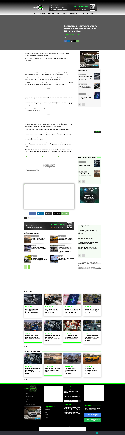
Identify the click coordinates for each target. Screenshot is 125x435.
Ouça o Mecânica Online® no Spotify (93, 420)
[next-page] (29, 267)
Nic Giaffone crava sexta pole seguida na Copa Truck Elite (92, 310)
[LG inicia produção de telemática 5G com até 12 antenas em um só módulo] (92, 325)
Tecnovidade (68, 333)
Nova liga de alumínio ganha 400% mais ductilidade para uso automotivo (86, 78)
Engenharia (61, 245)
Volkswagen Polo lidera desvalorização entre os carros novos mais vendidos (39, 260)
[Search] (79, 401)
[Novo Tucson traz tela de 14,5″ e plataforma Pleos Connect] (97, 86)
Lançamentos (62, 236)
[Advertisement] (48, 68)
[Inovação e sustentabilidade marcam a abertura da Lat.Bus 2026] (27, 248)
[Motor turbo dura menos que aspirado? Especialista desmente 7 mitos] (97, 163)
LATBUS (33, 245)
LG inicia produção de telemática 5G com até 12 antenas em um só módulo (92, 338)
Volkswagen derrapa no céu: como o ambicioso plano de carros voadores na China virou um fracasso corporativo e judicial (65, 250)
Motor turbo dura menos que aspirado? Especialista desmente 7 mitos (86, 165)
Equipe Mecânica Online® (72, 34)
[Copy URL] (74, 41)
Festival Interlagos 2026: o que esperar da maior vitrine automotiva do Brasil (92, 410)
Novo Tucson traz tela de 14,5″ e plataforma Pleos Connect (85, 88)
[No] (123, 433)
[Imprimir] (71, 41)
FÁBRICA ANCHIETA (31, 217)
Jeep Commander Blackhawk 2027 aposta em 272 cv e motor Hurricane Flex (89, 237)
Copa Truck (88, 306)
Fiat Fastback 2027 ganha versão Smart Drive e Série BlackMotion (71, 371)
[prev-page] (25, 267)
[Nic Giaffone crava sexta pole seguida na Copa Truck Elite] (92, 299)
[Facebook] (65, 41)
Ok (96, 433)
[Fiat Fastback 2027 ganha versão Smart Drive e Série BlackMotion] (72, 358)
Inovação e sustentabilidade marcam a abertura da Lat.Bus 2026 (38, 249)
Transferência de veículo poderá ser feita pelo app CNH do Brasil (85, 97)
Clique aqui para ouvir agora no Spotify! (89, 271)
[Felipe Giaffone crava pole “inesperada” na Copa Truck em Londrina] (33, 325)
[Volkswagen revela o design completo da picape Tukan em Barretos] (54, 239)
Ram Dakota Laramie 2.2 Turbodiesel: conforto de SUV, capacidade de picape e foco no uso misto (88, 249)
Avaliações (67, 404)
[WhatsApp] (77, 41)
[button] (95, 13)
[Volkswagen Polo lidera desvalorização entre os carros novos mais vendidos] (27, 259)
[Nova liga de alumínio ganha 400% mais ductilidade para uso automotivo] (97, 76)
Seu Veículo (82, 94)
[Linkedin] (68, 41)
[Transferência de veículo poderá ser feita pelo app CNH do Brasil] (97, 95)
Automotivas (35, 236)
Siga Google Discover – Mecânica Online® (93, 415)
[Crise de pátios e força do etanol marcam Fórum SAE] (54, 259)
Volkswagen (38, 217)
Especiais (67, 23)
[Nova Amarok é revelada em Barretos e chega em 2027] (27, 239)
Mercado (34, 256)
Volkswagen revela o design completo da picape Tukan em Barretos (65, 240)
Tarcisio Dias (88, 405)
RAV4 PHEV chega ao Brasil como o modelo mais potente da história (72, 391)
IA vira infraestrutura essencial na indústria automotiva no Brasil (71, 337)
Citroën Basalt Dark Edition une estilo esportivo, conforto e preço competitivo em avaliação (89, 232)
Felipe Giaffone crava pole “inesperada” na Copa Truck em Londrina (32, 337)
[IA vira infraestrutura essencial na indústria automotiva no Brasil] (72, 325)
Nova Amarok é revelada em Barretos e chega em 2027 (85, 174)
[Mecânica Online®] (38, 7)
